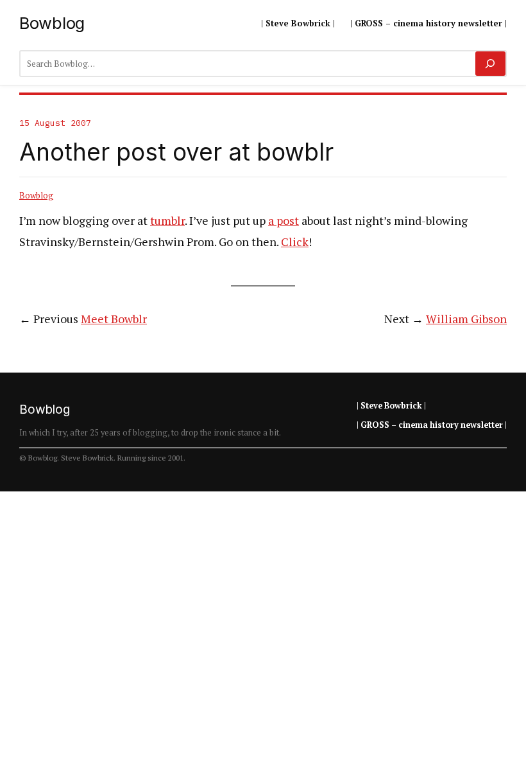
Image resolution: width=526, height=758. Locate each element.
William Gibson (466, 318)
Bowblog (52, 23)
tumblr (167, 220)
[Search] (490, 63)
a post (283, 220)
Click (295, 241)
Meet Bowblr (114, 318)
